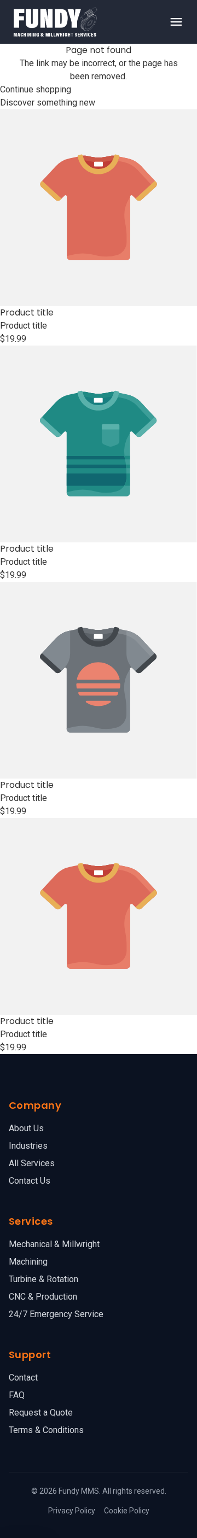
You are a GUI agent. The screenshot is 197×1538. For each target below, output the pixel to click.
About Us (26, 1128)
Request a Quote (41, 1412)
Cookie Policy (126, 1510)
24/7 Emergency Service (56, 1314)
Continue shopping (35, 89)
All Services (32, 1163)
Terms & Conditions (46, 1430)
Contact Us (29, 1181)
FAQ (17, 1395)
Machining (28, 1261)
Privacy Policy (71, 1510)
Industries (28, 1146)
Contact (23, 1377)
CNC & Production (43, 1296)
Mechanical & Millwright (54, 1244)
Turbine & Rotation (43, 1279)
